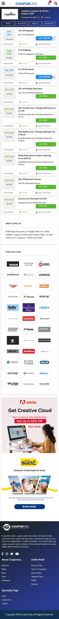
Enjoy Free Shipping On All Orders (30, 54)
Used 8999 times (44, 83)
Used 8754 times (44, 126)
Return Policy (36, 573)
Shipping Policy (37, 577)
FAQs (4, 596)
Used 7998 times (44, 173)
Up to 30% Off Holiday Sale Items (30, 93)
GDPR (33, 580)
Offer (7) (35, 23)
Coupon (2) (22, 23)
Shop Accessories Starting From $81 (32, 203)
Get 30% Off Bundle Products (29, 183)
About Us (5, 565)
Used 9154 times (44, 64)
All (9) (8, 23)
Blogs (4, 569)
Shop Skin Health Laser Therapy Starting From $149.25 (35, 139)
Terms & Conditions (39, 569)
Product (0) (49, 23)
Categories (6, 580)
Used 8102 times (44, 150)
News (4, 573)
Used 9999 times (44, 44)
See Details (8, 44)
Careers (5, 604)
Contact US (6, 600)
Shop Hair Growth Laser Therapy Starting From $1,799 (35, 116)
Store (4, 577)
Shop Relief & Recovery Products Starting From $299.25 (36, 163)
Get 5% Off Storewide (26, 73)
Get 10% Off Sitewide (26, 35)
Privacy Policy (37, 565)
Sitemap (34, 584)
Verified (24, 44)
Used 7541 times (44, 193)
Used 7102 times (44, 212)
